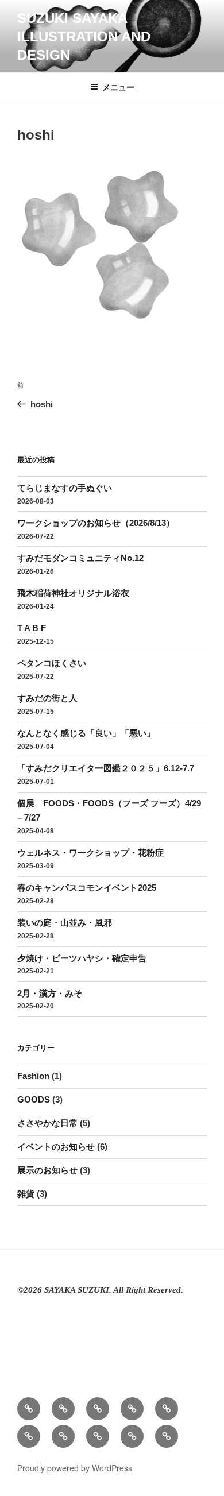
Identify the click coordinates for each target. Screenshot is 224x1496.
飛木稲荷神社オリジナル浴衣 (73, 593)
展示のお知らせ (47, 1170)
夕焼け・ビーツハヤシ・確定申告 (81, 958)
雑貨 (25, 1194)
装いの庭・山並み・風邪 (64, 922)
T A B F (31, 628)
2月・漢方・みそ (49, 993)
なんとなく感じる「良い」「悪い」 (86, 733)
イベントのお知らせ (56, 1146)
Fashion (33, 1076)
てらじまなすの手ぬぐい (64, 488)
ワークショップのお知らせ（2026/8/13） (96, 523)
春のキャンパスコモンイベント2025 (86, 887)
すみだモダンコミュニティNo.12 (80, 558)
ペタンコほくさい (51, 663)
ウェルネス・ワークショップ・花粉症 (90, 852)
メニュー (118, 87)
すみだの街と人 (47, 698)
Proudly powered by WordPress (74, 1468)
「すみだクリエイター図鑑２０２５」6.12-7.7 (105, 768)
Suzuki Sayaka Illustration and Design (83, 36)
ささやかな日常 (47, 1123)
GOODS (33, 1099)
